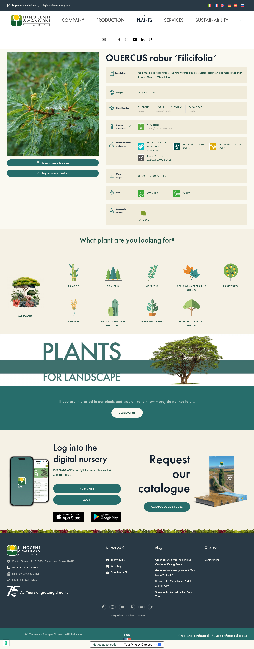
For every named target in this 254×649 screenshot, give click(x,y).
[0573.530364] (111, 39)
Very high (153, 125)
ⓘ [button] (129, 125)
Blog (158, 547)
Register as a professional (24, 5)
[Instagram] (127, 39)
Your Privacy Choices (138, 644)
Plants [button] (144, 20)
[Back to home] (30, 20)
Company (73, 20)
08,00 (141, 175)
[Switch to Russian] (242, 5)
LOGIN (87, 500)
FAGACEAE (195, 107)
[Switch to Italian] (209, 5)
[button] (242, 20)
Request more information (55, 163)
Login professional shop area (56, 5)
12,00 (152, 175)
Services (174, 20)
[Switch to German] (229, 5)
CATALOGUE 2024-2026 (167, 507)
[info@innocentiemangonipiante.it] (104, 39)
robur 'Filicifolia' (169, 107)
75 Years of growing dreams (44, 592)
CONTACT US (127, 413)
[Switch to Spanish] (236, 5)
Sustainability (212, 20)
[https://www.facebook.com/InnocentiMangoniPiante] (119, 39)
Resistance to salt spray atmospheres (156, 146)
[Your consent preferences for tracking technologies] (6, 643)
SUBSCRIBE (87, 488)
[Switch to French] (216, 5)
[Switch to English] (222, 5)
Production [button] (110, 20)
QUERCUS (144, 107)
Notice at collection (105, 644)
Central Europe (148, 92)
